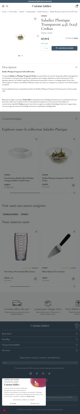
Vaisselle (21, 12)
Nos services (6, 350)
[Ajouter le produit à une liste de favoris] (35, 19)
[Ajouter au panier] (73, 185)
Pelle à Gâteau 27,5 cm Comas (53, 271)
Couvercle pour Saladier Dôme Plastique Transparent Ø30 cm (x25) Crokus (19, 179)
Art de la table (13, 12)
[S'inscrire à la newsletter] (77, 362)
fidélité (76, 38)
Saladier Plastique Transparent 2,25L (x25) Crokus (57, 179)
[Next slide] (37, 36)
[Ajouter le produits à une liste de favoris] (36, 139)
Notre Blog (5, 339)
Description (9, 67)
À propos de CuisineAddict (11, 345)
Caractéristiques (12, 119)
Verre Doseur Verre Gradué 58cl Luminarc (19, 271)
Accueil (4, 12)
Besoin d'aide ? (7, 334)
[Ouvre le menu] (3, 6)
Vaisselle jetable (30, 12)
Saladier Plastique (43, 12)
